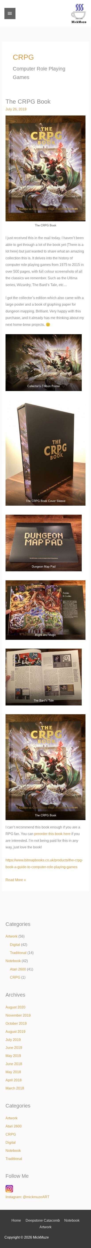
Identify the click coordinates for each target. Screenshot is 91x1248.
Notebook (13, 961)
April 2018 (14, 1080)
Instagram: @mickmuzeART (27, 1197)
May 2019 (13, 1056)
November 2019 (18, 1015)
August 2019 (15, 1031)
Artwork (11, 936)
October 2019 (16, 1023)
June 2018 (14, 1064)
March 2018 (15, 1088)
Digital (15, 945)
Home (16, 1220)
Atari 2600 (18, 969)
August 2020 (15, 1007)
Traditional (18, 953)
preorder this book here (52, 834)
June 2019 (14, 1048)
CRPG (15, 977)
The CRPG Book (28, 101)
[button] (44, 362)
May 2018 (13, 1072)
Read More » (16, 879)
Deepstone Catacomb (43, 1220)
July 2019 (13, 1040)
